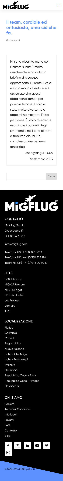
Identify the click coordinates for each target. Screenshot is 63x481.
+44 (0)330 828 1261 (34, 257)
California (11, 332)
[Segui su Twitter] (17, 445)
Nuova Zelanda (14, 348)
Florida (9, 327)
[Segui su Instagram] (8, 452)
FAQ (7, 425)
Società (10, 404)
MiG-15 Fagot (13, 290)
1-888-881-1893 (32, 252)
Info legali (11, 414)
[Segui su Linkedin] (27, 445)
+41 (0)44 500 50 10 (35, 262)
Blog (7, 435)
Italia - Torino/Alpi (16, 359)
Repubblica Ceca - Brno (20, 375)
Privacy (9, 420)
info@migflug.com (16, 244)
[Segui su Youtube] (37, 445)
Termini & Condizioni (17, 409)
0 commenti (13, 40)
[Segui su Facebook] (8, 445)
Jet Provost (12, 300)
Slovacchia (12, 386)
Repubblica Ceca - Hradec (22, 380)
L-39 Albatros (13, 279)
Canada (10, 338)
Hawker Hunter (14, 295)
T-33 (7, 311)
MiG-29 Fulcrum (15, 284)
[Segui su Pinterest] (46, 445)
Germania (11, 370)
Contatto (11, 430)
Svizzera (10, 364)
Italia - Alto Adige (16, 354)
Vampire (10, 305)
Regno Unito (13, 343)
